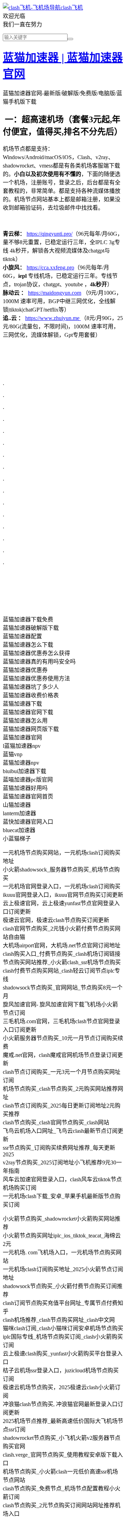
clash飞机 (72, 8)
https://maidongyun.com (54, 293)
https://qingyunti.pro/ (49, 234)
